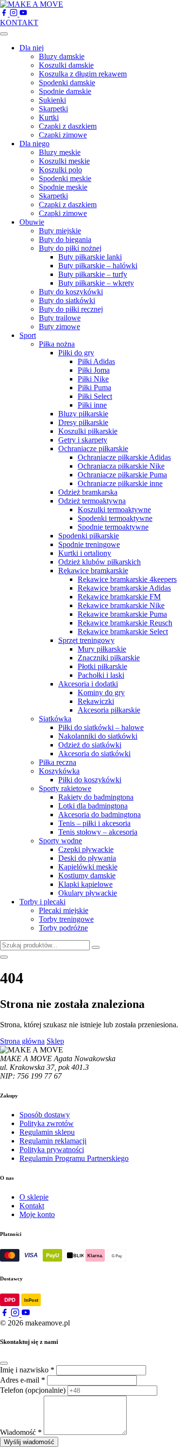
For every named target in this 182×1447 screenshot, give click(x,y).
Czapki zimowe (63, 135)
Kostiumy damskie (87, 875)
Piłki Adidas (96, 361)
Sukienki (52, 100)
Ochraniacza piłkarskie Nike (121, 466)
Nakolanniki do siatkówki (97, 736)
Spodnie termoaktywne (113, 527)
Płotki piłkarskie (102, 666)
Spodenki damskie (67, 82)
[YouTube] (23, 14)
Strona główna (22, 1041)
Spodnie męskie (63, 187)
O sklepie (34, 1197)
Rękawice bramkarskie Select (123, 631)
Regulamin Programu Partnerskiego (74, 1158)
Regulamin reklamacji (52, 1141)
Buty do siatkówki (67, 300)
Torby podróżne (63, 928)
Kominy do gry (101, 692)
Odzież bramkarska (87, 492)
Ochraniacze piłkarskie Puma (122, 475)
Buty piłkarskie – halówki (97, 265)
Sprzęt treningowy (86, 640)
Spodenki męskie (65, 178)
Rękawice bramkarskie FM (119, 597)
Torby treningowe (66, 919)
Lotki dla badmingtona (93, 806)
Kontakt (31, 1206)
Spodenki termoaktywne (115, 518)
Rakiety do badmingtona (95, 797)
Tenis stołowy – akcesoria (97, 832)
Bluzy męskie (60, 152)
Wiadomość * (21, 1432)
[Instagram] (14, 14)
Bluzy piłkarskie (83, 414)
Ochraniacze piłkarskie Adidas (124, 457)
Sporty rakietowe (65, 788)
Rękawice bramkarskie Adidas (124, 588)
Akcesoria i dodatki (88, 684)
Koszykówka (59, 771)
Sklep (55, 1041)
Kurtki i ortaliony (84, 553)
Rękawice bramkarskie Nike (121, 605)
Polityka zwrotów (46, 1123)
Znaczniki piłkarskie (109, 658)
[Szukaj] (95, 947)
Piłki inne (92, 405)
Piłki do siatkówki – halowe (101, 727)
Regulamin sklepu (47, 1132)
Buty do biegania (65, 239)
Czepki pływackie (86, 849)
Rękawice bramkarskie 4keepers (127, 579)
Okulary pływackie (87, 893)
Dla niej (31, 48)
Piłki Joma (94, 370)
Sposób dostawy (44, 1115)
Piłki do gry (76, 353)
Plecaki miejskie (63, 910)
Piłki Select (95, 396)
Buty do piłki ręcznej (71, 309)
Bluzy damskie (61, 56)
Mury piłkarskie (102, 649)
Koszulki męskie (64, 161)
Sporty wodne (60, 841)
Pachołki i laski (101, 675)
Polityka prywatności (51, 1149)
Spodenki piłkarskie (88, 536)
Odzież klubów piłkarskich (99, 562)
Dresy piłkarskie (83, 422)
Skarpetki (53, 109)
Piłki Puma (94, 387)
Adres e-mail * (22, 1380)
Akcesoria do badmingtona (99, 814)
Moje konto (37, 1214)
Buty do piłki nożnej (70, 248)
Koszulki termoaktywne (114, 509)
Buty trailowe (60, 318)
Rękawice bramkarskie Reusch (125, 623)
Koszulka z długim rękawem (83, 74)
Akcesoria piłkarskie (109, 710)
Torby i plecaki (42, 902)
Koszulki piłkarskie (87, 431)
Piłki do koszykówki (89, 780)
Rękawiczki (96, 701)
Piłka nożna (57, 344)
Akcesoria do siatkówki (94, 753)
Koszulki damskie (66, 65)
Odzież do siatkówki (89, 745)
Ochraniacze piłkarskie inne (120, 483)
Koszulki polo (60, 170)
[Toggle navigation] (4, 33)
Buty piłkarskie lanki (90, 257)
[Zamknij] (4, 1363)
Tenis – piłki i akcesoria (94, 823)
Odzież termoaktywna (92, 501)
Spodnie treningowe (89, 544)
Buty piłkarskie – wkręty (96, 283)
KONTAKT (19, 22)
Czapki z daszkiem (68, 126)
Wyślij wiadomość (29, 1442)
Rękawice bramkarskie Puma (122, 614)
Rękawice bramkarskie (93, 570)
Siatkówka (55, 719)
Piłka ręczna (57, 762)
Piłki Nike (93, 379)
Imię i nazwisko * (27, 1370)
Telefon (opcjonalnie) (33, 1390)
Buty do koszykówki (71, 292)
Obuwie (31, 222)
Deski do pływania (87, 858)
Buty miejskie (60, 231)
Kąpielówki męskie (87, 867)
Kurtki (49, 117)
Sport (27, 335)
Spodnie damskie (65, 91)
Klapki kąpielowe (85, 884)
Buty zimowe (59, 326)
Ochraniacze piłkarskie (93, 448)
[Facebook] (5, 14)
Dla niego (34, 143)
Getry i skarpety (82, 440)
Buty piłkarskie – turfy (92, 274)
